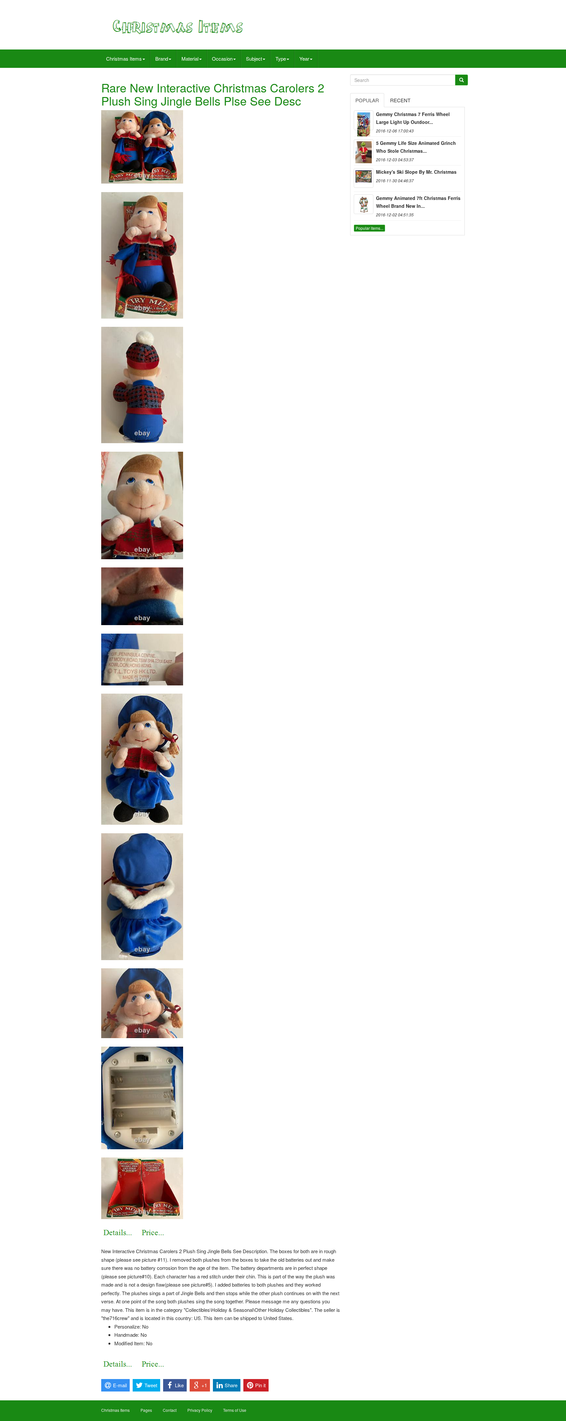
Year (304, 58)
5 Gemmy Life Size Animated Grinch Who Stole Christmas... (416, 147)
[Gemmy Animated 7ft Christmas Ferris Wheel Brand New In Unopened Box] (363, 204)
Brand (161, 58)
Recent (400, 100)
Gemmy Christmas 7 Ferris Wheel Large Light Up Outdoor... (413, 118)
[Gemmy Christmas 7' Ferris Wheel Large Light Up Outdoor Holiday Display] (363, 120)
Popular (367, 100)
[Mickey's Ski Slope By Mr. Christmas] (363, 178)
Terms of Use (234, 1410)
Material (189, 58)
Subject (254, 58)
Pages (146, 1410)
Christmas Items (124, 58)
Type (280, 58)
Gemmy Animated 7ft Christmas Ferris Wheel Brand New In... (418, 202)
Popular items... (369, 228)
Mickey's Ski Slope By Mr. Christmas (416, 171)
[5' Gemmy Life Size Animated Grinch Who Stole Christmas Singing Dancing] (363, 149)
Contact (170, 1410)
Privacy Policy (199, 1410)
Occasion (222, 58)
